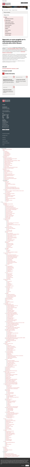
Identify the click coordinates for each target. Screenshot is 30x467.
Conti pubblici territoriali (9, 200)
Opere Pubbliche (8, 390)
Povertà (8, 288)
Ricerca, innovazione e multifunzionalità (11, 209)
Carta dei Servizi (6, 179)
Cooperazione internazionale (9, 301)
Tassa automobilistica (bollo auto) (10, 442)
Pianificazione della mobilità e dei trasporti (11, 379)
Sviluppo (6, 17)
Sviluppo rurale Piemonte (9, 321)
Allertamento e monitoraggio (11, 401)
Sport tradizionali (9, 268)
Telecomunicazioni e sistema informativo (12, 406)
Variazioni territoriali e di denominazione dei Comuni (13, 188)
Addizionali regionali (8, 444)
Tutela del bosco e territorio (11, 239)
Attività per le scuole (10, 349)
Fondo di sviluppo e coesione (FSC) (10, 330)
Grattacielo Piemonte (7, 164)
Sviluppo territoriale (8, 20)
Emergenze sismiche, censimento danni (12, 388)
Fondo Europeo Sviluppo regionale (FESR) (11, 313)
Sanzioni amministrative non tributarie (9, 174)
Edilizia (8, 251)
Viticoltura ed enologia (9, 214)
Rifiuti (8, 225)
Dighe (8, 398)
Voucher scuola (9, 345)
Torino (7, 116)
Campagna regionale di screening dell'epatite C (10, 454)
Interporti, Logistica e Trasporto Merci (11, 380)
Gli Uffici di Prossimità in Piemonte (9, 453)
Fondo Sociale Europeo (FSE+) (10, 304)
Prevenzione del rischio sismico (10, 412)
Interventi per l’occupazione (11, 360)
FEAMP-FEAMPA (8, 218)
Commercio (6, 31)
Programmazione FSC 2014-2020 (11, 335)
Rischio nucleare (9, 226)
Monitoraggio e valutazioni (10, 310)
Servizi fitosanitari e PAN (9, 211)
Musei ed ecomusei (9, 260)
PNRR (6, 342)
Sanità (5, 418)
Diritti (6, 280)
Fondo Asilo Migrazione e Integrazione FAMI (11, 338)
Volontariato (9, 404)
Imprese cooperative (8, 30)
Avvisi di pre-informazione (10, 306)
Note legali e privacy (4, 135)
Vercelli (8, 118)
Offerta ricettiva (9, 276)
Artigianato (6, 28)
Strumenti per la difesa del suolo (11, 395)
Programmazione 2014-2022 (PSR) (12, 325)
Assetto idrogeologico (10, 396)
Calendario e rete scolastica (11, 346)
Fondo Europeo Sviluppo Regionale (9, 23)
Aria (7, 221)
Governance (8, 331)
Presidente (5, 151)
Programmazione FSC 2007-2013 (11, 336)
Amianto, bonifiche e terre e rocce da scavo (13, 222)
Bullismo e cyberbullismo (10, 348)
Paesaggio (7, 248)
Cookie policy (4, 137)
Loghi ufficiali (4, 139)
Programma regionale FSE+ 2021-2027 (12, 305)
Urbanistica (8, 250)
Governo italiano (4, 0)
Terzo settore (9, 291)
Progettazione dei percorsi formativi (12, 357)
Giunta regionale (6, 152)
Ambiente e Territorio (7, 219)
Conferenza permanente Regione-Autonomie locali (12, 187)
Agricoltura (5, 204)
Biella (3, 117)
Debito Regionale (8, 194)
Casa (6, 300)
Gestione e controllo (10, 309)
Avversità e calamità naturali (9, 206)
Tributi (5, 441)
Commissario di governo (9, 399)
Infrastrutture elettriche (10, 392)
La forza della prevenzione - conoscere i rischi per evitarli (11, 455)
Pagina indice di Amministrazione (7, 149)
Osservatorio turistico (10, 277)
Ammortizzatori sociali (10, 364)
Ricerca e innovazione (9, 429)
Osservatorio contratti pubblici (8, 173)
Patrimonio (5, 189)
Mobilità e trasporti (6, 371)
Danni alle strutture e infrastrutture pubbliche (13, 387)
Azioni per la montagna (10, 244)
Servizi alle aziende (8, 210)
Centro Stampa (8, 192)
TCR (6, 445)
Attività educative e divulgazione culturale (12, 255)
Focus (5, 452)
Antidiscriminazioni (9, 284)
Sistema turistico (9, 274)
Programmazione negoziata (9, 196)
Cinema (8, 264)
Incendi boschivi (9, 402)
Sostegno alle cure (8, 421)
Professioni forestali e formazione (11, 236)
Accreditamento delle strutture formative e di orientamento (15, 355)
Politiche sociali (8, 286)
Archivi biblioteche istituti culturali (11, 254)
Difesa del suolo (8, 394)
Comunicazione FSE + (10, 308)
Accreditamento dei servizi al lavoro (12, 365)
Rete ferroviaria (8, 376)
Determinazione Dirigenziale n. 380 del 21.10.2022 (15, 48)
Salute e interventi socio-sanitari (11, 295)
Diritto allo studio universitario (11, 349)
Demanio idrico (8, 389)
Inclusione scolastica (10, 350)
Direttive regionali (9, 358)
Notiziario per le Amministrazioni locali (11, 186)
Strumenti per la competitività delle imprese (13, 361)
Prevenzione (7, 423)
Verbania (8, 117)
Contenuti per (5, 447)
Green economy (8, 241)
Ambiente (7, 219)
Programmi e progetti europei (10, 326)
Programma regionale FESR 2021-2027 (12, 314)
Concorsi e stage (6, 166)
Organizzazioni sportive (10, 267)
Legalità (7, 302)
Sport (6, 265)
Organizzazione (5, 156)
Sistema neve (9, 270)
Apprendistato (9, 353)
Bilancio (7, 197)
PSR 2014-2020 (9, 238)
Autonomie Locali (6, 181)
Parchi (8, 229)
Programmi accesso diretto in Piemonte (12, 328)
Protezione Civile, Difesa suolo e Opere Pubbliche (10, 383)
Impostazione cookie (6, 126)
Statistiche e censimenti (9, 212)
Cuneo (3, 118)
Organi (4, 150)
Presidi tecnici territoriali (9, 415)
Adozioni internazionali (9, 298)
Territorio (7, 249)
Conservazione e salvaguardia (11, 228)
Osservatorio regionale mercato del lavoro (11, 370)
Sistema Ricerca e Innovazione (9, 18)
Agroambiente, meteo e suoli (10, 205)
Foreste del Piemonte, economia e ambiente (13, 234)
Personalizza (22, 465)
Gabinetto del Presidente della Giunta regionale (10, 158)
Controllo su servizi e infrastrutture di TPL (11, 382)
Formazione (8, 405)
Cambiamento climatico (9, 231)
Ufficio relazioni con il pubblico (8, 171)
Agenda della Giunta (7, 154)
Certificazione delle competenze (11, 356)
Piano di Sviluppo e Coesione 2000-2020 (12, 333)
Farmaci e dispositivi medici (9, 422)
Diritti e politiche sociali (7, 279)
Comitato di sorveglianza (10, 311)
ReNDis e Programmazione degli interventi (13, 397)
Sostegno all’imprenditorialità (11, 363)
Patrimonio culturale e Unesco (11, 261)
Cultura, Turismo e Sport (7, 252)
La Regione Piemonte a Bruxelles (8, 161)
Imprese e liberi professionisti (8, 449)
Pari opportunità (9, 281)
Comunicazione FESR (10, 318)
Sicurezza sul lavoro (8, 425)
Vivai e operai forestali (10, 240)
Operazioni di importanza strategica (12, 307)
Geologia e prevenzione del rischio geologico (12, 407)
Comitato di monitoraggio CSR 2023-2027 (13, 323)
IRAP (6, 443)
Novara (8, 115)
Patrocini (5, 176)
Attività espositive (9, 259)
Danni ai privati (9, 386)
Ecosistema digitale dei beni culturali (12, 256)
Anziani (8, 290)
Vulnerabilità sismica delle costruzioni (12, 414)
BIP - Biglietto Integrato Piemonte (10, 372)
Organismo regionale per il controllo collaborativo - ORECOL (12, 160)
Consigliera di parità (10, 366)
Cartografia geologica (10, 408)
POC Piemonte (9, 333)
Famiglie (8, 289)
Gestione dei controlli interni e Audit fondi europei (10, 167)
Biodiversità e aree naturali (9, 227)
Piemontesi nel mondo (10, 258)
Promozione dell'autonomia (11, 294)
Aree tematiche (5, 202)
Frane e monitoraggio (10, 410)
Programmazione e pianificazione (11, 400)
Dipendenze (7, 427)
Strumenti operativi (8, 428)
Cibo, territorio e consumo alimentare (11, 207)
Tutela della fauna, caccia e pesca (10, 213)
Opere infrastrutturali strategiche (10, 381)
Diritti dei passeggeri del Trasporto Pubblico (11, 374)
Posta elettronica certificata (5, 142)
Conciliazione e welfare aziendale (10, 366)
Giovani (8, 282)
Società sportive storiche (10, 268)
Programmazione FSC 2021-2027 (11, 334)
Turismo (7, 272)
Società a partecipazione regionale (9, 168)
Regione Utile (4, 169)
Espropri (7, 185)
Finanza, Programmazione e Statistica (9, 193)
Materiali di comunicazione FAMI (11, 340)
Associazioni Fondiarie (10, 243)
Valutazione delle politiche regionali (10, 198)
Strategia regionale (9, 266)
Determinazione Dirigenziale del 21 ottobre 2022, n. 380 (10, 68)
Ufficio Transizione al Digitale (8, 159)
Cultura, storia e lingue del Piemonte (12, 257)
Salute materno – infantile (9, 426)
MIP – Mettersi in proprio (10, 362)
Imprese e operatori (10, 235)
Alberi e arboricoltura (10, 233)
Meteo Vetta (9, 246)
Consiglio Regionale (7, 153)
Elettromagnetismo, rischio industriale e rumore (13, 224)
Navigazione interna (8, 377)
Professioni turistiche (10, 275)
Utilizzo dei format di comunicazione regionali (10, 178)
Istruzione (7, 344)
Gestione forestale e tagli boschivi (11, 235)
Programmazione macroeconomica (10, 195)
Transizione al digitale (9, 440)
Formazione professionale (9, 351)
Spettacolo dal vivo (9, 263)
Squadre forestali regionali (10, 416)
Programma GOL (8, 369)
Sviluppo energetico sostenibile (10, 432)
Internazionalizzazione (8, 33)
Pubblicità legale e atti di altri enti (8, 175)
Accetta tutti (27, 465)
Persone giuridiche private (9, 299)
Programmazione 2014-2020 (11, 320)
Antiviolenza (9, 283)
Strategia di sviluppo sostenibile (8, 203)
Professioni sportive (10, 271)
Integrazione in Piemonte (10, 339)
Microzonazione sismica (10, 415)
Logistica (8, 403)
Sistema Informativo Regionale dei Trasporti (11, 382)
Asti (2, 116)
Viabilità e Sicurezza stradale (10, 375)
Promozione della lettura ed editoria (12, 262)
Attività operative (9, 417)
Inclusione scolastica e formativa (11, 296)
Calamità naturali (8, 384)
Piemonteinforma (6, 155)
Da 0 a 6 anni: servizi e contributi (11, 347)
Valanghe (8, 411)
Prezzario (8, 391)
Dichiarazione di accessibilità (5, 133)
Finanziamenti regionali (10, 393)
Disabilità (7, 293)
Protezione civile (8, 399)
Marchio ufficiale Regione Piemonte (9, 177)
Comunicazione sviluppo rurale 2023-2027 (13, 324)
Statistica (7, 201)
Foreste (7, 232)
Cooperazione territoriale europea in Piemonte (13, 327)
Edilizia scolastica (8, 367)
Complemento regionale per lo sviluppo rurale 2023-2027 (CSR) (15, 322)
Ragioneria (7, 199)
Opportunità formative (10, 352)
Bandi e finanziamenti (7, 170)
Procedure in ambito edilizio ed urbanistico (13, 413)
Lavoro (7, 359)
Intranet (3, 144)
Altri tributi (7, 446)
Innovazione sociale (9, 287)
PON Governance (8, 341)
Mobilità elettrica (8, 378)
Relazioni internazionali (7, 162)
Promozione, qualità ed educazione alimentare (12, 208)
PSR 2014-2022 (8, 217)
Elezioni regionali (8, 183)
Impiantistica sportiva (10, 269)
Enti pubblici (6, 448)
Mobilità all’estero (9, 354)
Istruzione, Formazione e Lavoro (8, 343)
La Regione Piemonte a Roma (8, 163)
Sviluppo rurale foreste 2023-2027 (12, 237)
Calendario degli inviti (10, 316)
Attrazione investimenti (8, 25)
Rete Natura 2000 (9, 230)
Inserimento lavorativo (10, 297)
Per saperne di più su (8, 80)
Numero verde (4, 120)
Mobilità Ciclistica (8, 373)
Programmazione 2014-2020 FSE (11, 312)
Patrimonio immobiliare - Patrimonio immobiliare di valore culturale (15, 190)
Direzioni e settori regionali (8, 157)
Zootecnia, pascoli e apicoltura (10, 215)
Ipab (7, 292)
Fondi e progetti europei (7, 303)
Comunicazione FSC (9, 332)
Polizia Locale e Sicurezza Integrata (10, 184)
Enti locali (7, 182)
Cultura (7, 253)
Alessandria (4, 115)
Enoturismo (8, 278)
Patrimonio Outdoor (10, 247)
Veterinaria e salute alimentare (10, 424)
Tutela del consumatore (10, 285)
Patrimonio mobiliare (8, 191)
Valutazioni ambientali (10, 223)
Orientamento (8, 368)
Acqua (8, 220)
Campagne (5, 457)
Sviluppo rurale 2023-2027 (9, 216)
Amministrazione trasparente (8, 165)
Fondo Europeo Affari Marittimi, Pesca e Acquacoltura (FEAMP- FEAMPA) (15, 337)
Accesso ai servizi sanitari (9, 419)
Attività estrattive (7, 26)
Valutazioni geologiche (10, 409)
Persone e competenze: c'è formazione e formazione (11, 456)
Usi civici (7, 186)
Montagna (7, 242)
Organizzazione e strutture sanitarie (10, 420)
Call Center (5, 172)
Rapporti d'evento (9, 385)
